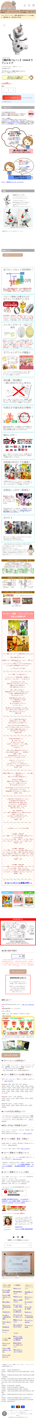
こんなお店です (24, 1199)
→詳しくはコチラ (6, 1015)
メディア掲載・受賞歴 (14, 1201)
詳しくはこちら (18, 972)
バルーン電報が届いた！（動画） (6, 1350)
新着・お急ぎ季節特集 (4, 11)
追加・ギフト (32, 11)
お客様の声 (5, 1201)
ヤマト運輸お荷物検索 (24, 1164)
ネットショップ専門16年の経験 (6, 1307)
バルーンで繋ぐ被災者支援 (24, 1229)
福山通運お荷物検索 (20, 1166)
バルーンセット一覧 (14, 11)
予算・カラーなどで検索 (23, 11)
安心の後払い (6, 1302)
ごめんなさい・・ (26, 1201)
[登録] (29, 1245)
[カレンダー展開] (4, 1413)
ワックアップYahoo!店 (7, 1202)
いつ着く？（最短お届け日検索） (6, 1316)
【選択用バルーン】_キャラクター (15, 182)
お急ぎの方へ (6, 1312)
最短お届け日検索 (10, 1055)
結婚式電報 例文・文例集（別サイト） (18, 1344)
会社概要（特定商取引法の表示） (10, 1199)
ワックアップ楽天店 (19, 1202)
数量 (3, 86)
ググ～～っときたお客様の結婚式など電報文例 (18, 1338)
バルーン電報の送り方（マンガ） (6, 1296)
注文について (17, 1288)
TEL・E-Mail (5, 1189)
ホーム (3, 182)
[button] (24, 5)
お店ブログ (18, 1227)
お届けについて (18, 1296)
